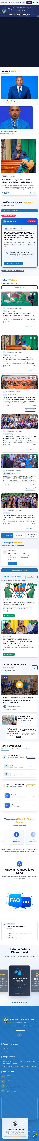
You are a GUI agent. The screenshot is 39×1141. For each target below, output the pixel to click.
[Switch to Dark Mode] (23, 2)
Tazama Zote (31, 757)
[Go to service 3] (16, 1002)
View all (34, 667)
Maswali (5, 2)
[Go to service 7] (24, 1002)
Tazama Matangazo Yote (19, 570)
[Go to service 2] (15, 1002)
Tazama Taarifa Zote (12, 210)
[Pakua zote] (30, 766)
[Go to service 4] (18, 1002)
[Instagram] (19, 1035)
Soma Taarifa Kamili (12, 263)
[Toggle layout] (26, 1119)
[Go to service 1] (13, 1002)
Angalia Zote (30, 577)
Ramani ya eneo (31, 1131)
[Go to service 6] (22, 1002)
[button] (19, 930)
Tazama (13, 563)
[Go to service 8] (25, 1002)
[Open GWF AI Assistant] (34, 1136)
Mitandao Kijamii (15, 2)
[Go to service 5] (20, 1002)
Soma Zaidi (7, 192)
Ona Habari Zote (19, 287)
